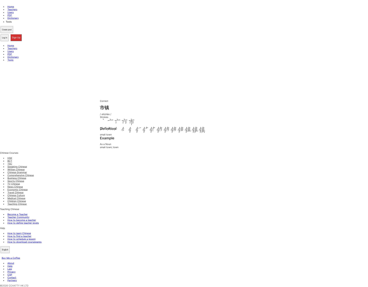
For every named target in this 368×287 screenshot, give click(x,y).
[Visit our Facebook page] (2, 255)
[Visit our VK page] (8, 255)
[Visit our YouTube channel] (12, 255)
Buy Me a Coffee (11, 258)
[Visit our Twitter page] (5, 255)
